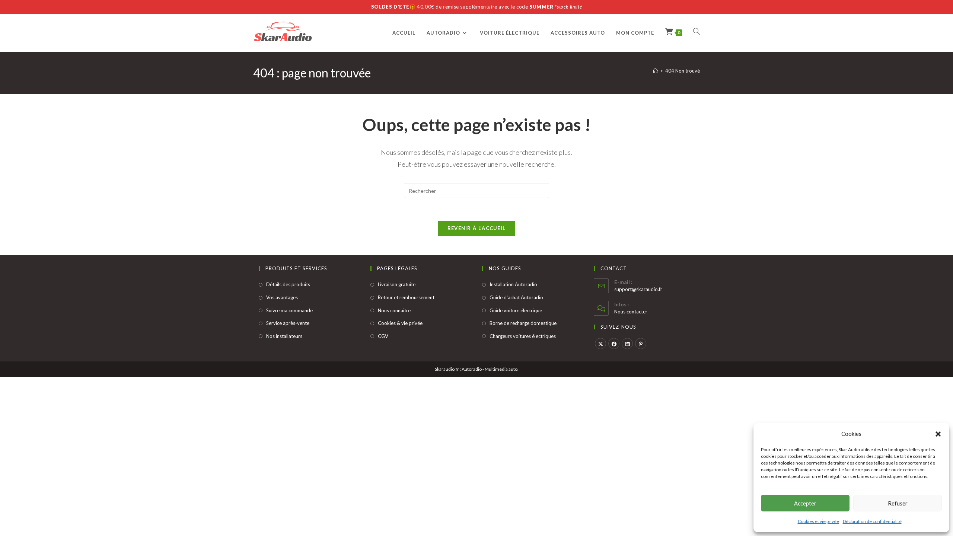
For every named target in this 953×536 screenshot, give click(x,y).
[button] (938, 434)
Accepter (805, 503)
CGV (383, 336)
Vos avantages (282, 297)
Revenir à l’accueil (476, 228)
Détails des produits (288, 284)
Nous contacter (630, 312)
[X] (600, 343)
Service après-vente (287, 323)
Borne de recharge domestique (523, 323)
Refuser (898, 503)
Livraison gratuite (396, 284)
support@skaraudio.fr (638, 289)
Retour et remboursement (406, 297)
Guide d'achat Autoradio (516, 297)
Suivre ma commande (289, 310)
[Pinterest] (640, 343)
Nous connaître (394, 310)
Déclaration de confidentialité (872, 521)
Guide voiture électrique (516, 310)
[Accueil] (655, 71)
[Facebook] (613, 343)
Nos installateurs (284, 336)
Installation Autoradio (513, 284)
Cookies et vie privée (818, 521)
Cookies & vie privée (400, 323)
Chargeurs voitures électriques (523, 336)
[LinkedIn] (627, 343)
